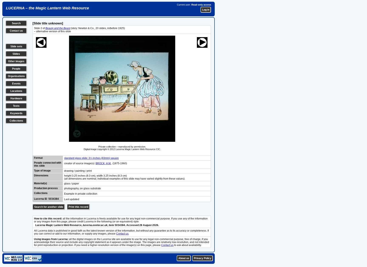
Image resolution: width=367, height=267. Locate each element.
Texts (16, 105)
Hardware (16, 98)
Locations (16, 91)
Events (16, 83)
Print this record (78, 206)
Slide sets (16, 46)
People (16, 68)
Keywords (16, 113)
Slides (16, 53)
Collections (16, 120)
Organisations (16, 76)
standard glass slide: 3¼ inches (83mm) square (91, 158)
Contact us (16, 30)
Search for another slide (48, 206)
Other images (16, 61)
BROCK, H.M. (103, 163)
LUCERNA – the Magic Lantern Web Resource (47, 8)
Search (16, 23)
